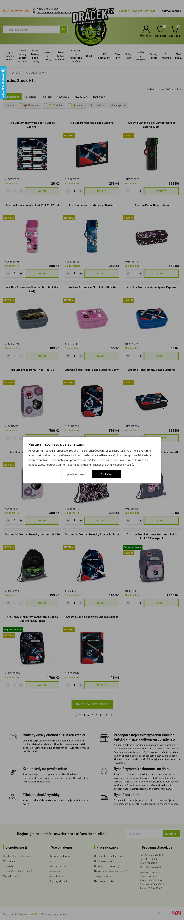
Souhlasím (106, 474)
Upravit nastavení (76, 474)
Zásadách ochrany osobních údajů (113, 464)
